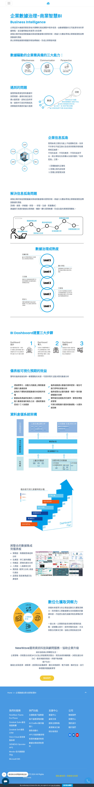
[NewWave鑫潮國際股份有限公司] (48, 3)
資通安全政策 (72, 776)
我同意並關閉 (67, 785)
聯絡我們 (72, 715)
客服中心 (52, 715)
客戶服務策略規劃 (36, 719)
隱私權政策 (60, 776)
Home (9, 693)
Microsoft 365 (14, 759)
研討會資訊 (53, 731)
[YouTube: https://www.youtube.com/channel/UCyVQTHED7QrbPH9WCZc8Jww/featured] (77, 735)
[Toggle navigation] (9, 3)
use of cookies (55, 785)
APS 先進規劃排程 (36, 735)
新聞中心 (72, 719)
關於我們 (72, 727)
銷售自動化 (33, 731)
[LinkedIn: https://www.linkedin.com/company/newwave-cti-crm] (73, 735)
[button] (47, 678)
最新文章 (52, 719)
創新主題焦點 (54, 723)
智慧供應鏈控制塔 (36, 739)
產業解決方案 (54, 727)
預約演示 (72, 723)
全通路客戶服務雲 (36, 715)
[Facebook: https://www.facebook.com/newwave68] (70, 735)
